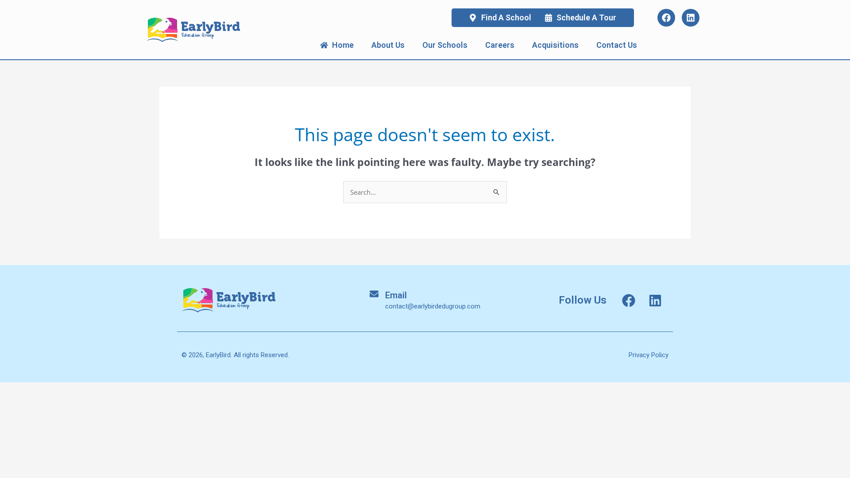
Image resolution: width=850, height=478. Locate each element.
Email (396, 295)
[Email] (374, 293)
